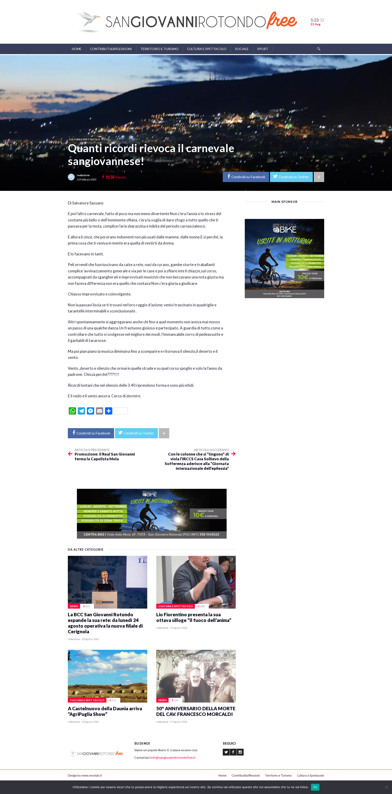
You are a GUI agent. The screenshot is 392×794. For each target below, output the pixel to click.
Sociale (242, 49)
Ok (315, 787)
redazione (83, 175)
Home (76, 49)
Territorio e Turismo (159, 49)
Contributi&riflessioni (111, 49)
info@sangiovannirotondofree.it (173, 757)
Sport (262, 49)
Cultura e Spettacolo (206, 49)
